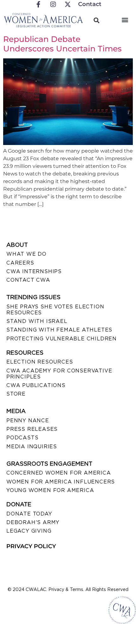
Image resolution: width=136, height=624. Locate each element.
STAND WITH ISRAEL (36, 321)
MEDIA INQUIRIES (31, 446)
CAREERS (20, 263)
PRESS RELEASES (32, 429)
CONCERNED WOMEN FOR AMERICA (58, 473)
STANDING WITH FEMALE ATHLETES (59, 330)
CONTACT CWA (28, 280)
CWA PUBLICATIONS (35, 385)
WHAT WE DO (26, 254)
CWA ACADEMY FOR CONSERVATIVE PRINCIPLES (59, 374)
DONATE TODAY (29, 514)
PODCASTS (22, 438)
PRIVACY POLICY (31, 546)
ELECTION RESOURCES (39, 362)
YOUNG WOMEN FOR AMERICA (50, 490)
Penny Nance (27, 420)
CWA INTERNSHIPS (34, 271)
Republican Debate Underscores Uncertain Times (62, 43)
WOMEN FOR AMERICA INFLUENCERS (60, 482)
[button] (125, 19)
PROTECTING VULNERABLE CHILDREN (61, 339)
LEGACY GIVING (28, 531)
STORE (16, 394)
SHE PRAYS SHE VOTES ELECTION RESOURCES (55, 310)
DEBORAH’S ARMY (32, 522)
